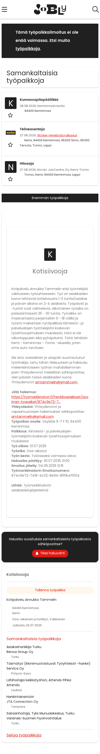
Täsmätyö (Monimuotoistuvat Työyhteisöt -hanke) (48, 663)
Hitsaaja (27, 163)
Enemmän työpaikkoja (50, 198)
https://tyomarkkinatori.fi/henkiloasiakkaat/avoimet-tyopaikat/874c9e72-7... (49, 399)
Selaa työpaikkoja (24, 735)
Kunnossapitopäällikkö (39, 99)
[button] (91, 40)
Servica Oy (15, 668)
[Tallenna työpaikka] (11, 115)
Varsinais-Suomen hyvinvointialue (34, 718)
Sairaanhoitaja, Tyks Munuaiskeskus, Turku (40, 713)
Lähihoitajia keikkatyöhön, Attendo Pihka (39, 680)
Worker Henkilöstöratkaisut (57, 135)
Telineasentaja (32, 129)
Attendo (13, 685)
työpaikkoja (28, 49)
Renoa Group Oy (20, 651)
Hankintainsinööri (20, 696)
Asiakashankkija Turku (24, 647)
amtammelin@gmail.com (56, 382)
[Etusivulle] (50, 9)
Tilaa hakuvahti (52, 553)
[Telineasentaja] (11, 132)
